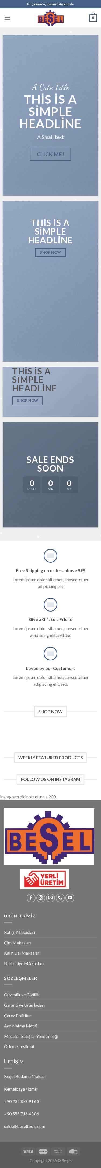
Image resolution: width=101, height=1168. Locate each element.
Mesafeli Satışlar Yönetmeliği (31, 1036)
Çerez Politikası (18, 1015)
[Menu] (7, 17)
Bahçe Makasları (19, 932)
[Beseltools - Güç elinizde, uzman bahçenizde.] (51, 17)
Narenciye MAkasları (24, 963)
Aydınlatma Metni (20, 1025)
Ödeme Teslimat (19, 1046)
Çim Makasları (17, 942)
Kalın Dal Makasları (22, 952)
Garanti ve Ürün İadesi (24, 1005)
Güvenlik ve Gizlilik (22, 994)
